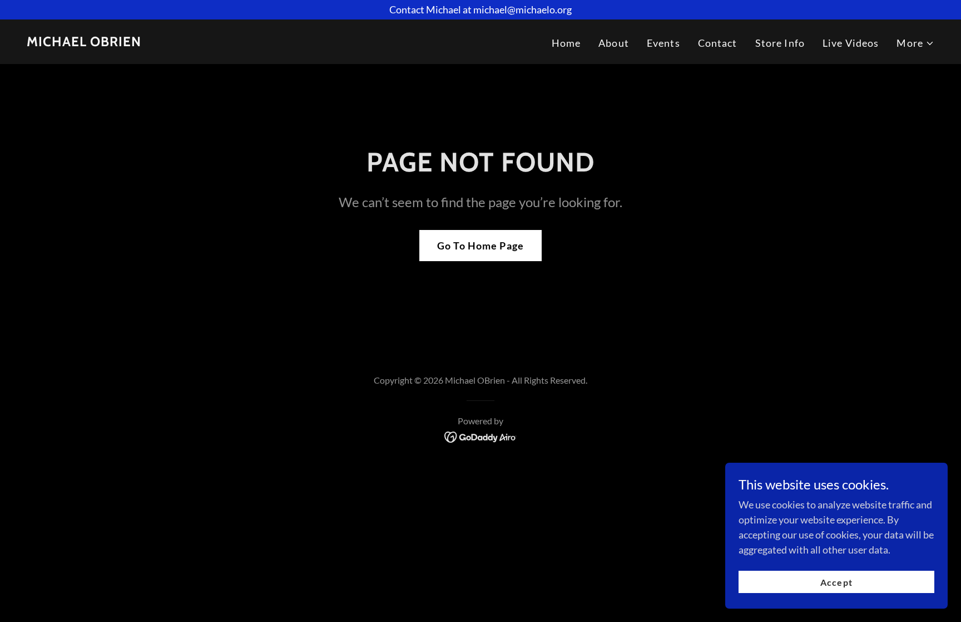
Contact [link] (717, 43)
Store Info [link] (780, 43)
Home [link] (566, 43)
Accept (836, 582)
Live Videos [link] (851, 43)
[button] (915, 43)
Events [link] (663, 43)
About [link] (613, 43)
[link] (84, 42)
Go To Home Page (480, 245)
